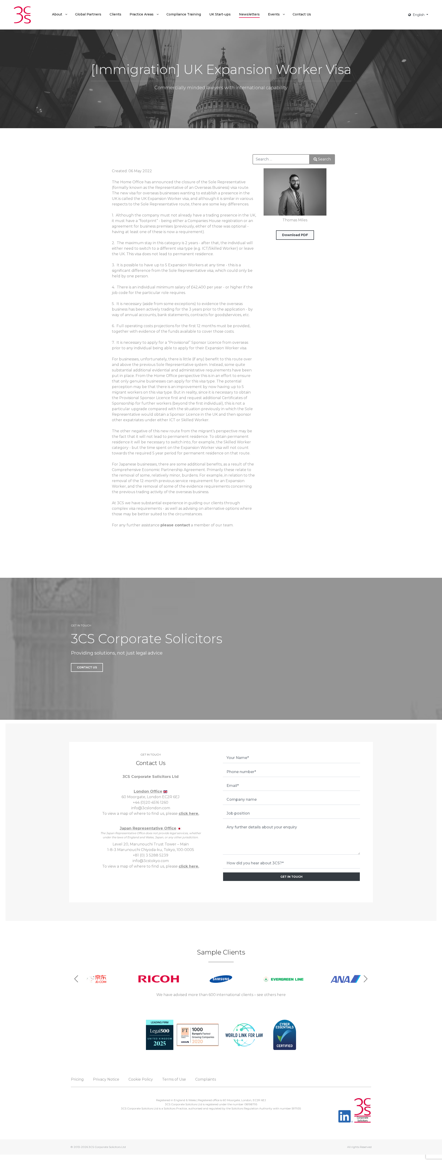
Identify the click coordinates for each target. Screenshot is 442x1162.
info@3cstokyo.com (151, 861)
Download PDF (295, 235)
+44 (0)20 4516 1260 (150, 802)
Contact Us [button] (87, 667)
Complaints (205, 1079)
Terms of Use (174, 1079)
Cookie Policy (140, 1079)
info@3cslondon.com (150, 808)
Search (324, 159)
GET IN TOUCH (291, 876)
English (418, 15)
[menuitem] (59, 14)
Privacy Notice (106, 1079)
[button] (365, 978)
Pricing (77, 1079)
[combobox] (281, 159)
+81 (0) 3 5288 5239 (150, 855)
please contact (175, 525)
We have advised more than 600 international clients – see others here (221, 995)
